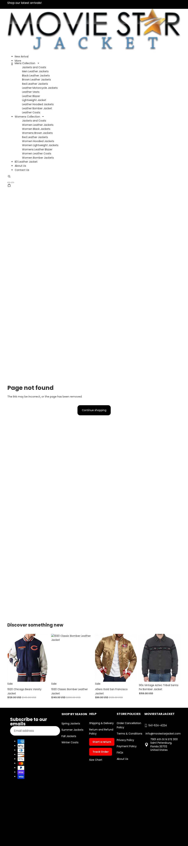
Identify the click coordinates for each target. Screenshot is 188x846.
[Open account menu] (8, 182)
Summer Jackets (72, 730)
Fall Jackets (69, 736)
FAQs (120, 752)
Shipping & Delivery (101, 723)
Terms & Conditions (129, 733)
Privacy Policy (125, 740)
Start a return (102, 742)
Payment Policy (127, 746)
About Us (122, 759)
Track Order (101, 752)
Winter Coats (70, 742)
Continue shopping (94, 410)
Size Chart (95, 760)
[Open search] (9, 177)
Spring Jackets (71, 723)
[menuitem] (18, 61)
